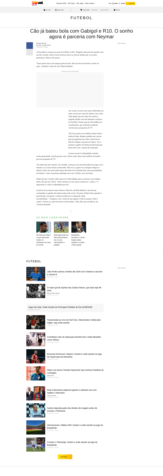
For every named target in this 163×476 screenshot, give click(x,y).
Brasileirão (94, 10)
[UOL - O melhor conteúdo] (37, 3)
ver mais (63, 457)
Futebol (82, 18)
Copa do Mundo (104, 10)
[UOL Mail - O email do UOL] (115, 3)
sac (110, 3)
